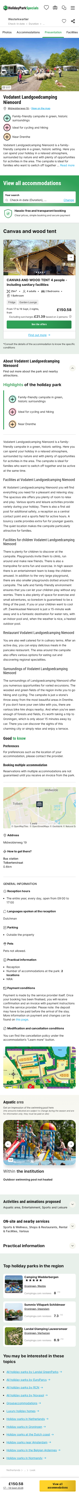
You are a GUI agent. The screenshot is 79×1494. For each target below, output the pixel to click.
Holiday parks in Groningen (24, 1426)
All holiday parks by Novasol (25, 1395)
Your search (12, 195)
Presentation (53, 32)
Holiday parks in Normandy (24, 1458)
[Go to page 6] (44, 272)
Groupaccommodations (21, 1403)
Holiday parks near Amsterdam (26, 1442)
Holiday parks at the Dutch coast (28, 1434)
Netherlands (13, 1470)
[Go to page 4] (40, 272)
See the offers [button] (39, 324)
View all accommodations (58, 1485)
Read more (67, 165)
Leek (32, 1470)
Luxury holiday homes (20, 1411)
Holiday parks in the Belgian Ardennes (31, 1450)
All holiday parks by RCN (22, 1387)
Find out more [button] (37, 335)
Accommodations (28, 32)
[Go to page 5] (42, 272)
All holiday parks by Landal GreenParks (32, 1372)
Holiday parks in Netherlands (25, 1419)
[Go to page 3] (38, 272)
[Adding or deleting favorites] (64, 21)
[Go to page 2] (36, 272)
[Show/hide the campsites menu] (72, 7)
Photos (7, 32)
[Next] (70, 257)
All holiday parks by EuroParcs (26, 1379)
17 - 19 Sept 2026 (13, 1487)
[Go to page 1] (34, 272)
